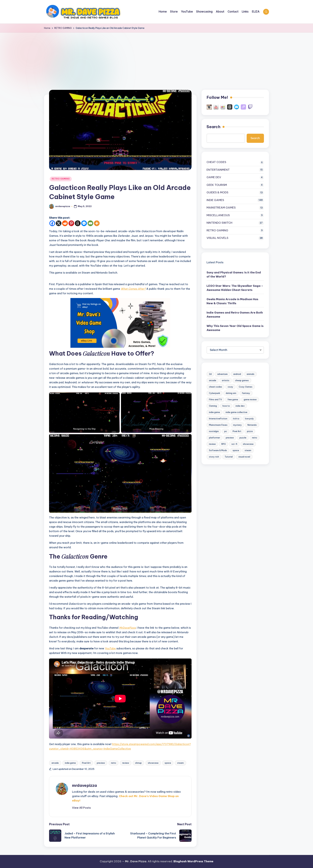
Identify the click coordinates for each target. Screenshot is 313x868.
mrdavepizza (84, 785)
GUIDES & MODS (217, 192)
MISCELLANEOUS (218, 215)
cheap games (242, 380)
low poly (249, 418)
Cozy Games (245, 386)
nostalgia (214, 431)
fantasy (246, 393)
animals (250, 374)
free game (233, 399)
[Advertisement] (156, 57)
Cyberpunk (214, 393)
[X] (58, 223)
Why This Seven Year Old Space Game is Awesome (235, 328)
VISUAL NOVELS (217, 238)
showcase (153, 763)
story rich (214, 456)
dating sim (231, 393)
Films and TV (215, 399)
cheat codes (215, 386)
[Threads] (78, 223)
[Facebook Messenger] (84, 223)
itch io (236, 418)
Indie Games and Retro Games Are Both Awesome (235, 315)
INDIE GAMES (215, 200)
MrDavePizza (127, 627)
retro (113, 763)
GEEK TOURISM (217, 185)
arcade (55, 763)
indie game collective (236, 412)
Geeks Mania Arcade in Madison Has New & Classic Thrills (232, 301)
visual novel (244, 456)
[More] (97, 223)
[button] (81, 807)
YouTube (110, 648)
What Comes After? (133, 288)
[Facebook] (52, 223)
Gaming (213, 405)
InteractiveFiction (218, 418)
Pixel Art (86, 763)
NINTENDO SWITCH (219, 222)
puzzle (242, 437)
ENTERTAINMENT (218, 170)
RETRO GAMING (61, 179)
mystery (237, 425)
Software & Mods (218, 450)
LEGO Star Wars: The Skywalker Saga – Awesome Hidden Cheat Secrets (235, 288)
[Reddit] (65, 223)
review (125, 763)
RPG (223, 444)
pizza (250, 431)
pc (225, 431)
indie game (70, 763)
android (237, 374)
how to (226, 405)
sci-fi (234, 444)
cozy (230, 386)
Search (213, 126)
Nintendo (252, 425)
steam (180, 763)
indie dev (240, 405)
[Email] (90, 223)
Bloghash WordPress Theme (193, 861)
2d (210, 374)
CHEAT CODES (216, 162)
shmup (138, 763)
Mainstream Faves (218, 425)
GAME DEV (214, 177)
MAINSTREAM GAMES (221, 207)
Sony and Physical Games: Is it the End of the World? (234, 274)
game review (250, 399)
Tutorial (229, 456)
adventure (222, 374)
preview (101, 763)
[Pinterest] (71, 223)
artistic (225, 380)
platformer (214, 437)
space (168, 763)
